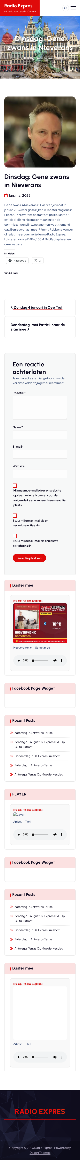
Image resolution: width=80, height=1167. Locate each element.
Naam (18, 427)
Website (19, 466)
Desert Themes (40, 1152)
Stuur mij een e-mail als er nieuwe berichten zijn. (35, 543)
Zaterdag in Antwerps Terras (34, 732)
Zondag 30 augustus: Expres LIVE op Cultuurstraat (40, 744)
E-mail (18, 446)
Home (14, 58)
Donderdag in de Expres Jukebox (37, 756)
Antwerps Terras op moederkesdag (39, 774)
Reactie (19, 393)
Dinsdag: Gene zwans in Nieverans (46, 58)
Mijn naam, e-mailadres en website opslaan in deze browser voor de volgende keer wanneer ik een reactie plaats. (39, 497)
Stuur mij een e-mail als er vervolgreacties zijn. (30, 523)
